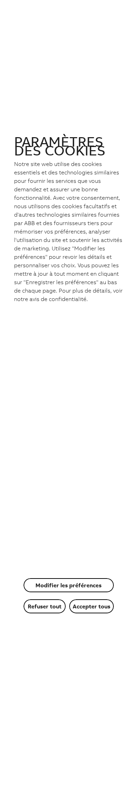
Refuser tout (44, 606)
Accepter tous (91, 606)
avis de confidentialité (58, 298)
